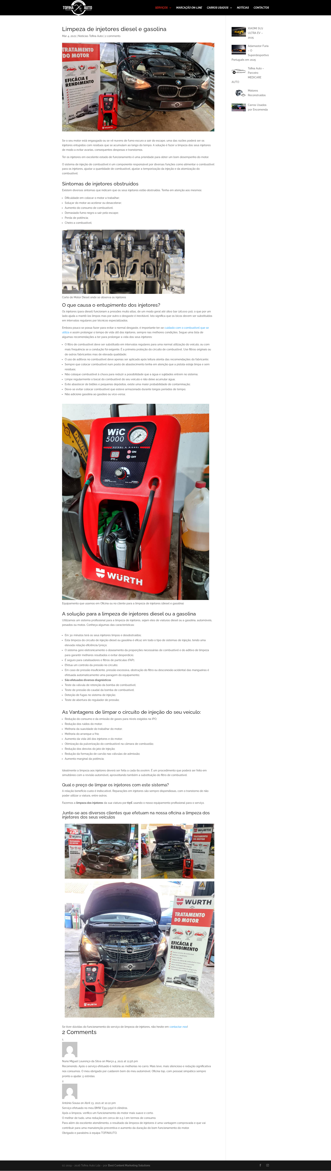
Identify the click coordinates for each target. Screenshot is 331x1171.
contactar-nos (178, 1026)
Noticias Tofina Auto (90, 36)
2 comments (112, 36)
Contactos (261, 7)
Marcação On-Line (189, 7)
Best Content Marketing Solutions (129, 1165)
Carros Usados (217, 7)
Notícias (243, 7)
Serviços (161, 7)
